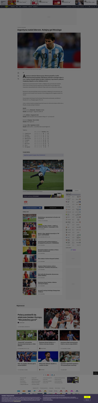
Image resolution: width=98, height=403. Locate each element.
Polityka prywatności (17, 401)
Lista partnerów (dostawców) (48, 400)
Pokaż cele (87, 399)
